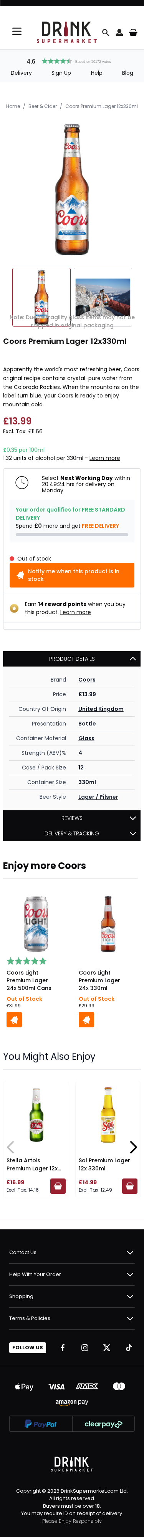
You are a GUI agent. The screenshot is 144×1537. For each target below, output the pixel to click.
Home (13, 106)
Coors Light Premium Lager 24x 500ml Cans (29, 980)
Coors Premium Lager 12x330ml (101, 106)
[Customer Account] (119, 32)
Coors (87, 679)
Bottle (87, 723)
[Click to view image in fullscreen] (72, 189)
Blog (127, 73)
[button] (72, 60)
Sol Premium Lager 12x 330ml (104, 1164)
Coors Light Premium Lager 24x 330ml (99, 980)
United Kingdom (101, 709)
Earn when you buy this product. (75, 608)
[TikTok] (129, 1348)
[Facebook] (62, 1348)
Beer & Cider (42, 106)
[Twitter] (107, 1348)
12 (81, 767)
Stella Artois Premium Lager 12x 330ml (32, 1168)
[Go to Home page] (67, 32)
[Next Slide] (133, 1147)
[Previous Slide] (10, 1147)
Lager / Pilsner (98, 797)
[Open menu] (17, 31)
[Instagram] (85, 1348)
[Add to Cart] (14, 1019)
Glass (86, 738)
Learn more (104, 458)
